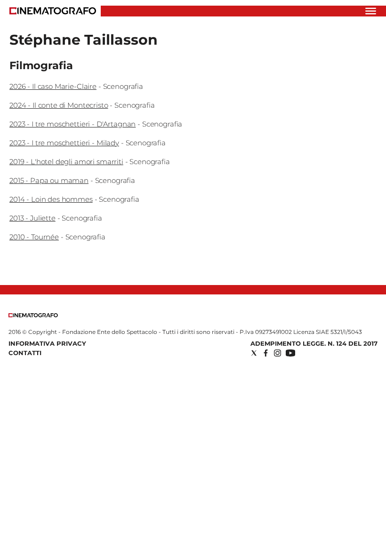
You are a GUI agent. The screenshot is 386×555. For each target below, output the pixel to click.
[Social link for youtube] (290, 353)
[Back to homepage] (33, 315)
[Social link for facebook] (265, 353)
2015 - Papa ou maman (48, 180)
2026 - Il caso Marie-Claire (52, 86)
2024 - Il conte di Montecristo (58, 105)
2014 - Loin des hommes (51, 199)
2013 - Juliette (32, 218)
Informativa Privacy (47, 343)
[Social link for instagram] (277, 353)
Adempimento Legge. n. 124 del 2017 (314, 343)
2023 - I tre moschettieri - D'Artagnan (72, 123)
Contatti (24, 353)
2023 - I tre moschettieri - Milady (64, 142)
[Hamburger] (370, 11)
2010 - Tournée (34, 236)
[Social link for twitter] (253, 353)
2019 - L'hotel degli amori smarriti (66, 161)
